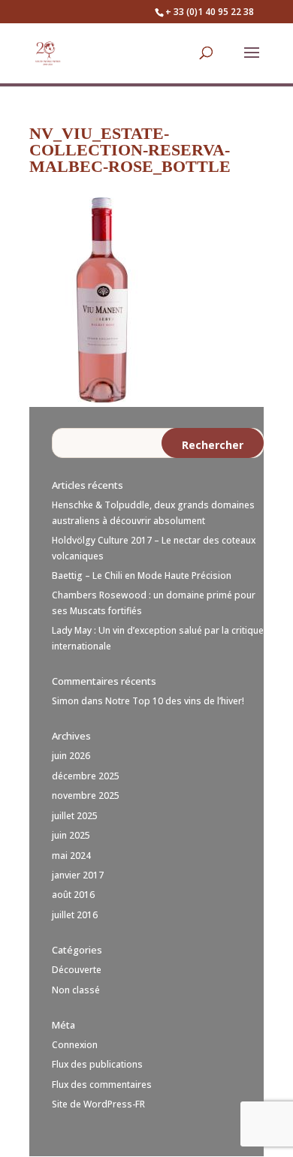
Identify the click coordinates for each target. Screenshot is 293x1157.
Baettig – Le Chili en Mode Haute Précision (141, 575)
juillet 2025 (75, 815)
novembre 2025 (85, 795)
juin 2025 (71, 835)
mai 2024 (71, 855)
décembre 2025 (85, 776)
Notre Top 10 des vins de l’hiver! (174, 701)
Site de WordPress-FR (98, 1104)
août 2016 (73, 894)
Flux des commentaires (102, 1084)
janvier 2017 (78, 875)
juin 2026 (71, 755)
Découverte (76, 969)
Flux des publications (97, 1064)
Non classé (76, 990)
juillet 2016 (75, 914)
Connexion (75, 1044)
